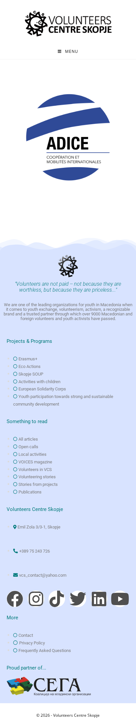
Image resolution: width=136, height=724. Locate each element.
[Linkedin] (99, 599)
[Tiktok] (57, 599)
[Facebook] (15, 599)
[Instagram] (36, 599)
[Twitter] (78, 599)
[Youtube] (120, 599)
